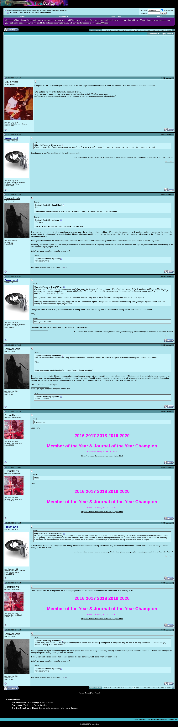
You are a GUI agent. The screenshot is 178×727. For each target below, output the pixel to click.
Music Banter (11, 10)
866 (119, 30)
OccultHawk (11, 415)
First (105, 30)
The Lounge (35, 10)
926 (145, 30)
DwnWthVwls (12, 198)
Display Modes (166, 33)
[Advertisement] (27, 55)
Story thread (17, 705)
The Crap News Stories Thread (25, 708)
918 (141, 30)
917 (137, 30)
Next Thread (95, 693)
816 (115, 30)
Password (143, 13)
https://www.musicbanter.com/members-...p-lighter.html (102, 456)
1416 (157, 30)
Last (169, 30)
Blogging (62, 16)
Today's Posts (116, 16)
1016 (153, 30)
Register (21, 16)
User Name (144, 10)
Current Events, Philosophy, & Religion (54, 10)
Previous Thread (84, 693)
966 (149, 30)
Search (159, 16)
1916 (162, 30)
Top (175, 719)
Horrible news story (20, 702)
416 (111, 30)
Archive (170, 719)
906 (122, 30)
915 (130, 30)
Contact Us (151, 719)
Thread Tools (152, 33)
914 (126, 30)
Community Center (23, 10)
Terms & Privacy (139, 719)
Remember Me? (168, 10)
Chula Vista (11, 81)
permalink (169, 78)
